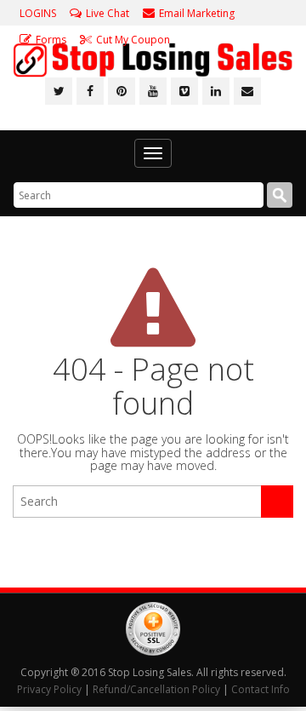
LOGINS (38, 13)
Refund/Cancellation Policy (156, 689)
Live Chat (107, 13)
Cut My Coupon (133, 39)
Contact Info (260, 689)
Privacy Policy (49, 689)
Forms (51, 39)
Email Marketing (197, 13)
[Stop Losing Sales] (153, 60)
